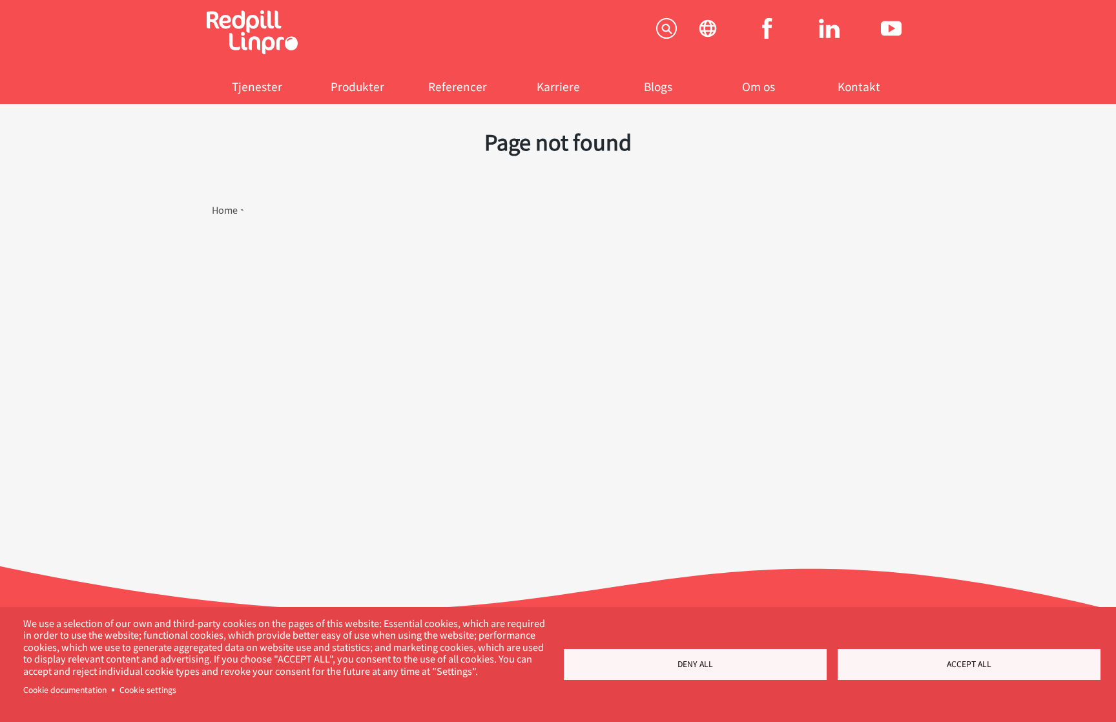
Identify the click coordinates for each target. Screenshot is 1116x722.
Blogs (658, 86)
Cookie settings (147, 690)
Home (225, 210)
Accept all (969, 664)
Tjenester (257, 86)
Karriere (558, 86)
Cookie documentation (65, 690)
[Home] (252, 50)
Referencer (457, 86)
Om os (758, 86)
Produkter (357, 86)
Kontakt (859, 86)
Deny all (695, 664)
